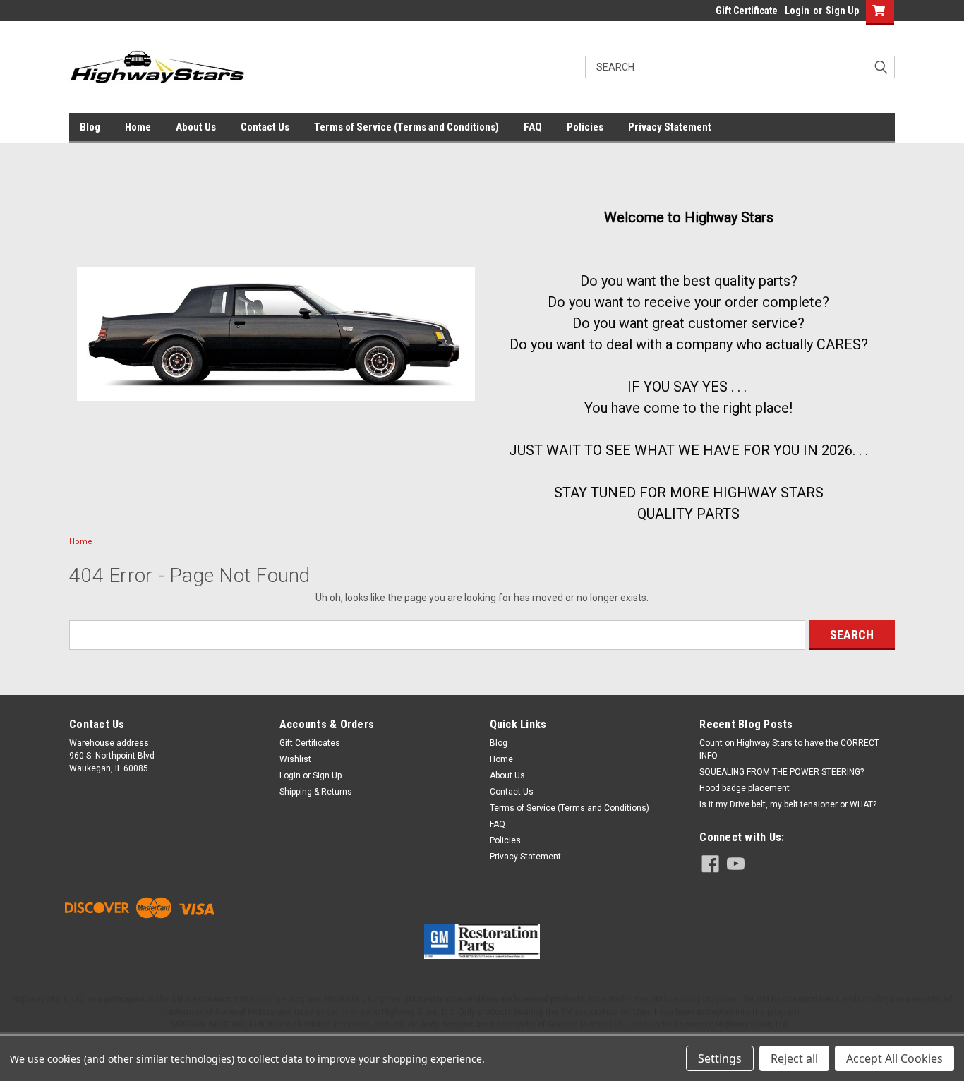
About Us (196, 127)
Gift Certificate (747, 10)
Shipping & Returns (315, 792)
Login (797, 10)
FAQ (533, 127)
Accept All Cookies (894, 1058)
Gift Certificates (309, 743)
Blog (90, 127)
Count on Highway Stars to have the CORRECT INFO (789, 749)
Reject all (794, 1058)
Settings (720, 1058)
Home (138, 127)
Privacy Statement (669, 127)
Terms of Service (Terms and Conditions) (406, 127)
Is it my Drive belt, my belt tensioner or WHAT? (787, 804)
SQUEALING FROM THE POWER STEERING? (781, 772)
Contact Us (265, 127)
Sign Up (842, 10)
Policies (585, 127)
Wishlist (295, 759)
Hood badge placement (744, 788)
